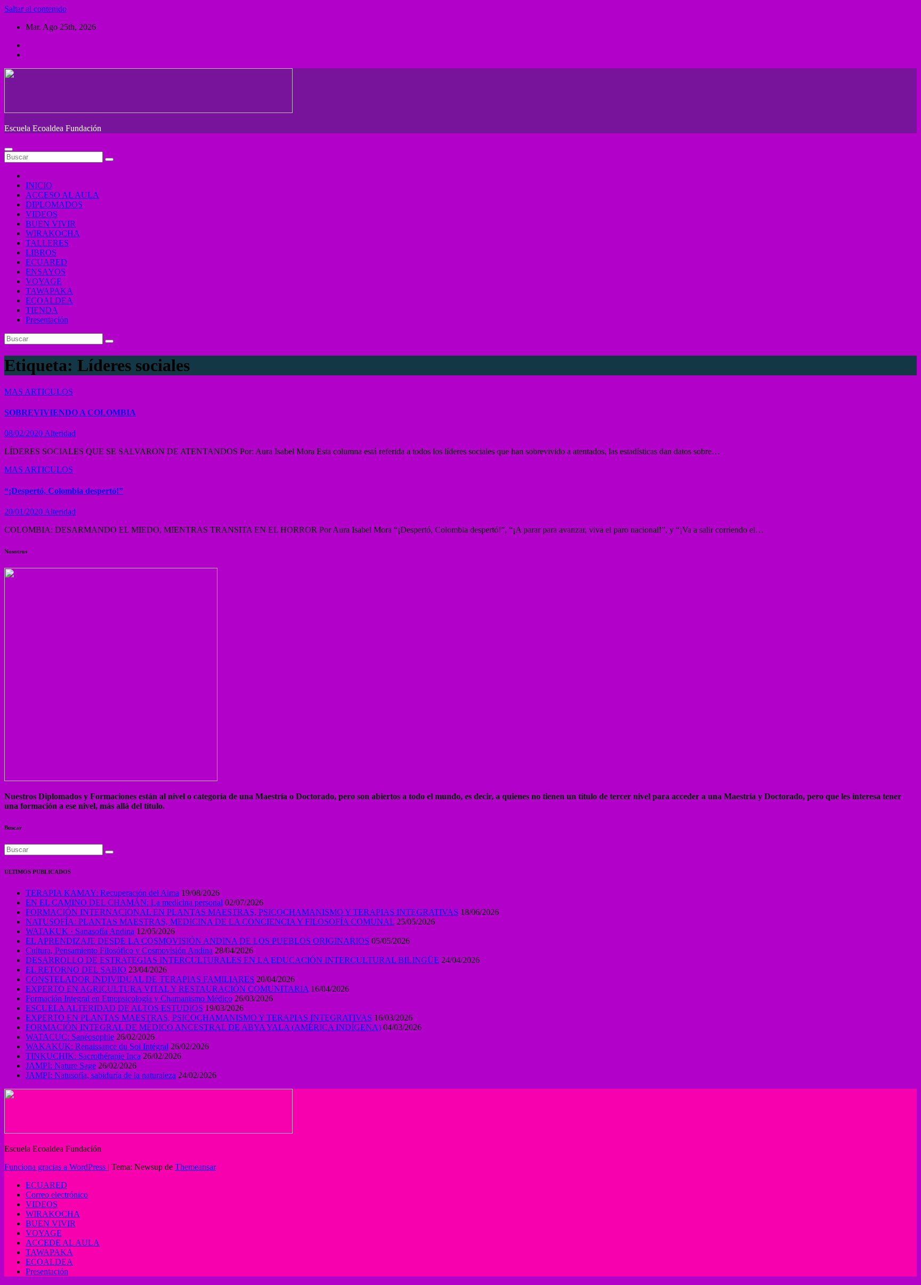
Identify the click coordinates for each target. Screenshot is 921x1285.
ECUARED (46, 262)
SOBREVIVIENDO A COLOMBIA (70, 412)
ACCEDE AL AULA (63, 1242)
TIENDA (42, 310)
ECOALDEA (49, 300)
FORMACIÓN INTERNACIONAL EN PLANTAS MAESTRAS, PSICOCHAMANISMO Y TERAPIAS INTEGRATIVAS (242, 912)
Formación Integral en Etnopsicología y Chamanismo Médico (129, 998)
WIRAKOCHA (53, 233)
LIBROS (41, 252)
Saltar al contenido (35, 8)
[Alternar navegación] (8, 149)
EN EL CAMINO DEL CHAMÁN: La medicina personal (124, 902)
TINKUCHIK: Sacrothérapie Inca (83, 1056)
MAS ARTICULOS (38, 391)
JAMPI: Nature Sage (61, 1065)
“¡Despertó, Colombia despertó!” (63, 490)
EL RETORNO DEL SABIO (76, 969)
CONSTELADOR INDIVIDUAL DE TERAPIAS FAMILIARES (140, 979)
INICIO (39, 185)
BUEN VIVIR (51, 223)
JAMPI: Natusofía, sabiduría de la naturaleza (101, 1075)
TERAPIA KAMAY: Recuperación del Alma (102, 892)
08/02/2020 (24, 433)
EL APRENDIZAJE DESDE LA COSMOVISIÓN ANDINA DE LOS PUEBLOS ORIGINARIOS (197, 940)
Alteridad (60, 433)
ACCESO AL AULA (62, 194)
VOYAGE (44, 281)
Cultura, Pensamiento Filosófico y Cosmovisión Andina (119, 950)
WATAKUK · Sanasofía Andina (80, 931)
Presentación (47, 319)
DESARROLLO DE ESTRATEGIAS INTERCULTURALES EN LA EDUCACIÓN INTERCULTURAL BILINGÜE (232, 960)
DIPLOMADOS (54, 204)
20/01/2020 (24, 511)
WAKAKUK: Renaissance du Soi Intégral (97, 1046)
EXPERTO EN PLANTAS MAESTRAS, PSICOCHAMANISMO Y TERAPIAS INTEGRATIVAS (199, 1017)
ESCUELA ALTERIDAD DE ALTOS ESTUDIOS (114, 1008)
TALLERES (47, 242)
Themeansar (195, 1166)
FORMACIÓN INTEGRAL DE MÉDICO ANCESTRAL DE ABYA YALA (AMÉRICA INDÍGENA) (203, 1027)
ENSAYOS (46, 271)
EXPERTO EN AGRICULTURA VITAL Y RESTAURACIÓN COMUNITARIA (167, 988)
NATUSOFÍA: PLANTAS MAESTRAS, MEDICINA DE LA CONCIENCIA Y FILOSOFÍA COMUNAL (210, 921)
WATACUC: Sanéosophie (70, 1036)
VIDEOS (42, 214)
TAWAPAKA (49, 290)
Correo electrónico (57, 1194)
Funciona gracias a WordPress (56, 1166)
